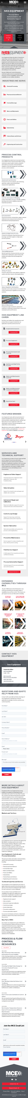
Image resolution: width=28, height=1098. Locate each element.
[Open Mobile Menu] (25, 2)
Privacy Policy (6, 1091)
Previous (3, 439)
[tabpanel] (8, 437)
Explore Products (20, 36)
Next (25, 439)
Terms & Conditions (15, 1091)
